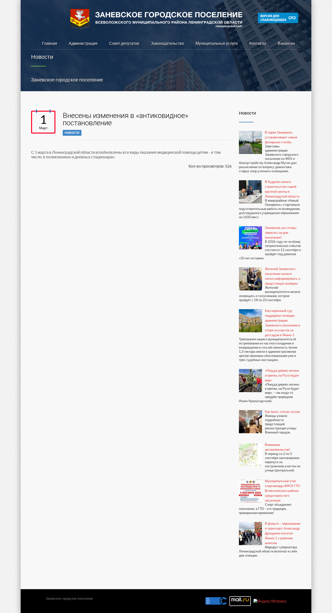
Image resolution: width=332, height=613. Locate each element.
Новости (72, 133)
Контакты (257, 43)
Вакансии (286, 43)
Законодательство (167, 43)
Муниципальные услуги (217, 43)
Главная (49, 43)
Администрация (83, 43)
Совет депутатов (124, 43)
